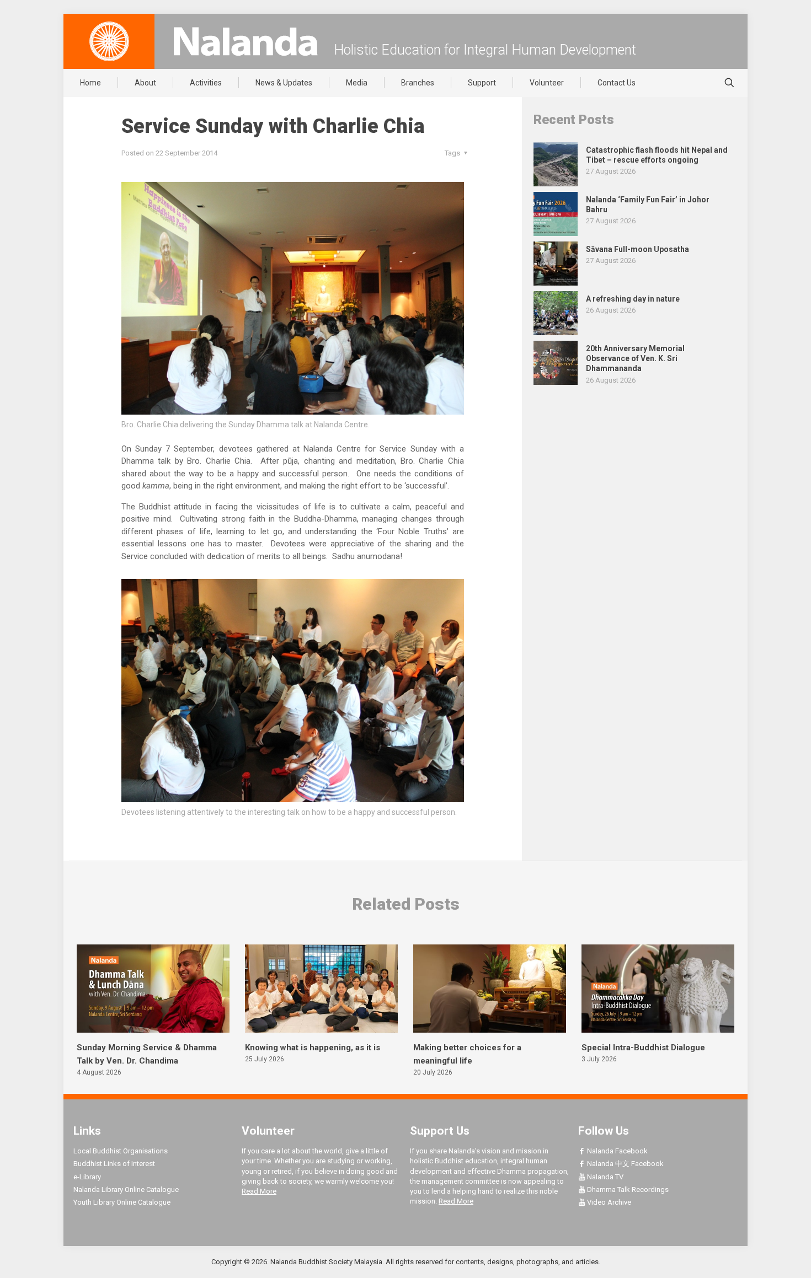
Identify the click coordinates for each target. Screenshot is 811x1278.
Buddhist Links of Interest (114, 1163)
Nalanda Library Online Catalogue (126, 1189)
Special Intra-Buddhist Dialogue (643, 1048)
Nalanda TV (604, 1177)
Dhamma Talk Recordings (627, 1189)
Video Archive (608, 1202)
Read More (259, 1191)
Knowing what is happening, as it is (312, 1048)
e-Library (87, 1177)
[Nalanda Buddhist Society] (245, 41)
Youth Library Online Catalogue (121, 1202)
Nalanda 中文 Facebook (624, 1163)
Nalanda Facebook (616, 1151)
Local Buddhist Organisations (120, 1151)
